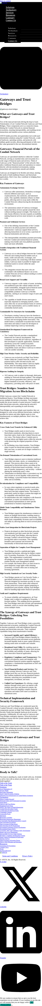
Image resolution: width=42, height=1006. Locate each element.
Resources (12, 36)
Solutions (12, 28)
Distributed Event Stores (6, 806)
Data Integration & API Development (10, 826)
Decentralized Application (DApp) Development (13, 827)
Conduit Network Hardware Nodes (9, 810)
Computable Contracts (6, 812)
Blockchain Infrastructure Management (10, 819)
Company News (4, 847)
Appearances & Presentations (8, 846)
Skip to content (5, 1)
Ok (32, 1002)
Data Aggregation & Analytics (8, 822)
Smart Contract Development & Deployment (12, 837)
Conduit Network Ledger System (9, 809)
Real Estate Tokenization (6, 792)
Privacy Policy (27, 856)
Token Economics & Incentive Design (10, 840)
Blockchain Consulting (6, 817)
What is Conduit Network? (7, 799)
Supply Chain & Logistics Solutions (9, 794)
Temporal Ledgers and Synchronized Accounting (13, 801)
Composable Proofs (5, 814)
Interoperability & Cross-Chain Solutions (11, 834)
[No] (12, 1005)
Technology (13, 31)
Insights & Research (5, 850)
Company (12, 38)
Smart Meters (3, 802)
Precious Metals (4, 790)
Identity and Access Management (8, 832)
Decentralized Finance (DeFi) (8, 829)
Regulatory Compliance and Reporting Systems (12, 835)
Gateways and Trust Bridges (7, 804)
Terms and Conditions (10, 856)
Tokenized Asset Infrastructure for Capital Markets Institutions (16, 795)
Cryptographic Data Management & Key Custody (13, 821)
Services (11, 33)
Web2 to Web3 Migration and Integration (11, 842)
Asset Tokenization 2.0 (6, 789)
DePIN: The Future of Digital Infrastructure (11, 807)
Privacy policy (5, 1005)
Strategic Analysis (5, 839)
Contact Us (11, 20)
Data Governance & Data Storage (9, 824)
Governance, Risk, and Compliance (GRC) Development (15, 830)
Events (2, 849)
